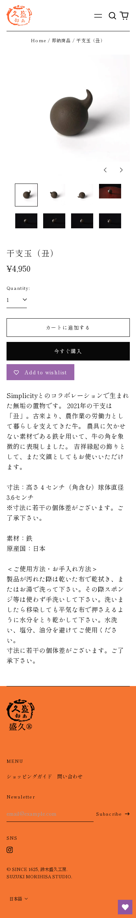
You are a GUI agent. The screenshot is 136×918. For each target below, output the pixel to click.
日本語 (16, 898)
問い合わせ (70, 776)
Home (38, 40)
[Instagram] (10, 850)
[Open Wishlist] (125, 907)
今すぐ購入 (68, 351)
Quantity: (18, 288)
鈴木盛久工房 (53, 869)
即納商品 (61, 40)
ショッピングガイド (29, 776)
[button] (113, 15)
